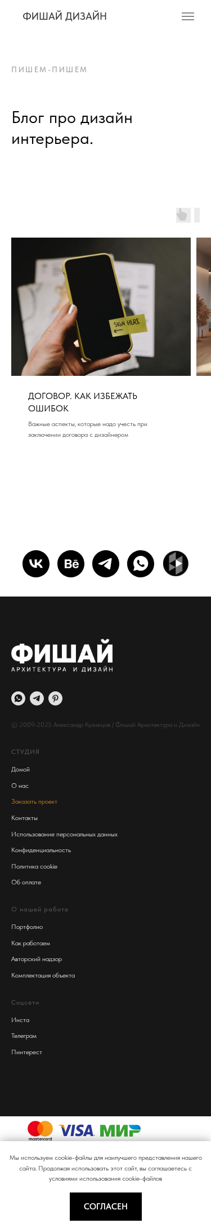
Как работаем (30, 943)
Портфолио (27, 927)
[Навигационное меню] (188, 16)
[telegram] (105, 563)
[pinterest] (55, 698)
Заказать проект (34, 801)
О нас (20, 786)
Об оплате (26, 882)
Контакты (24, 818)
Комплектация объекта (43, 975)
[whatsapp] (140, 563)
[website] (175, 563)
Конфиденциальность (41, 850)
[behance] (70, 563)
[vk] (36, 563)
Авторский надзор (36, 959)
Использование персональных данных (64, 834)
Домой (20, 769)
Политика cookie (34, 866)
